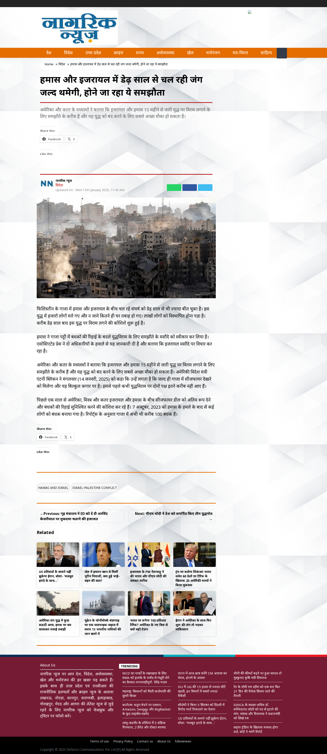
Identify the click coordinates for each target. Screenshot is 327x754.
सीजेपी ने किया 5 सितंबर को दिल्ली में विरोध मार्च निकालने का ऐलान (201, 706)
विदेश (68, 53)
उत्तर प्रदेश (93, 53)
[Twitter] (270, 3)
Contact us (145, 741)
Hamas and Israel (53, 488)
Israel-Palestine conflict (95, 488)
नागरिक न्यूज (64, 180)
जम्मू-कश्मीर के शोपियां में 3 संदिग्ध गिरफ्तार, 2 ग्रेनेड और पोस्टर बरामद (144, 724)
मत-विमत (240, 53)
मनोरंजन (213, 53)
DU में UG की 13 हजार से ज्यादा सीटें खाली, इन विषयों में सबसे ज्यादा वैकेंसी (202, 691)
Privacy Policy (123, 741)
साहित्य (266, 53)
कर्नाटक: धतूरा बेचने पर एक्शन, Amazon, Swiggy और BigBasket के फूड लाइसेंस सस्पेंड (146, 709)
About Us (164, 741)
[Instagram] (277, 3)
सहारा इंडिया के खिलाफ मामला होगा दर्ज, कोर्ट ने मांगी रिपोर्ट (256, 729)
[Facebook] (263, 3)
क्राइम (118, 53)
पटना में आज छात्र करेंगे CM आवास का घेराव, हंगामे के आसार (202, 675)
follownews (183, 741)
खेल (190, 53)
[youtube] (283, 3)
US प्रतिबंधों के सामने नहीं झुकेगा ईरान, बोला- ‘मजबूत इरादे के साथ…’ (202, 720)
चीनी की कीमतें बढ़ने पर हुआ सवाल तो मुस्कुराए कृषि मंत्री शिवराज (258, 675)
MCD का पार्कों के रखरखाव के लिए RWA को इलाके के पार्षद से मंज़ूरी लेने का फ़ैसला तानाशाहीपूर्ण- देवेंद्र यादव (145, 677)
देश (48, 53)
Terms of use (99, 741)
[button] (251, 11)
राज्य (140, 53)
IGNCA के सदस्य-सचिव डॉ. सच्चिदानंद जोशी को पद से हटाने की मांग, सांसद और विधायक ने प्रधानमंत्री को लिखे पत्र (257, 711)
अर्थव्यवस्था (165, 53)
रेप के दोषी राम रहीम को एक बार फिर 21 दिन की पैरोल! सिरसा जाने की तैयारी (257, 691)
